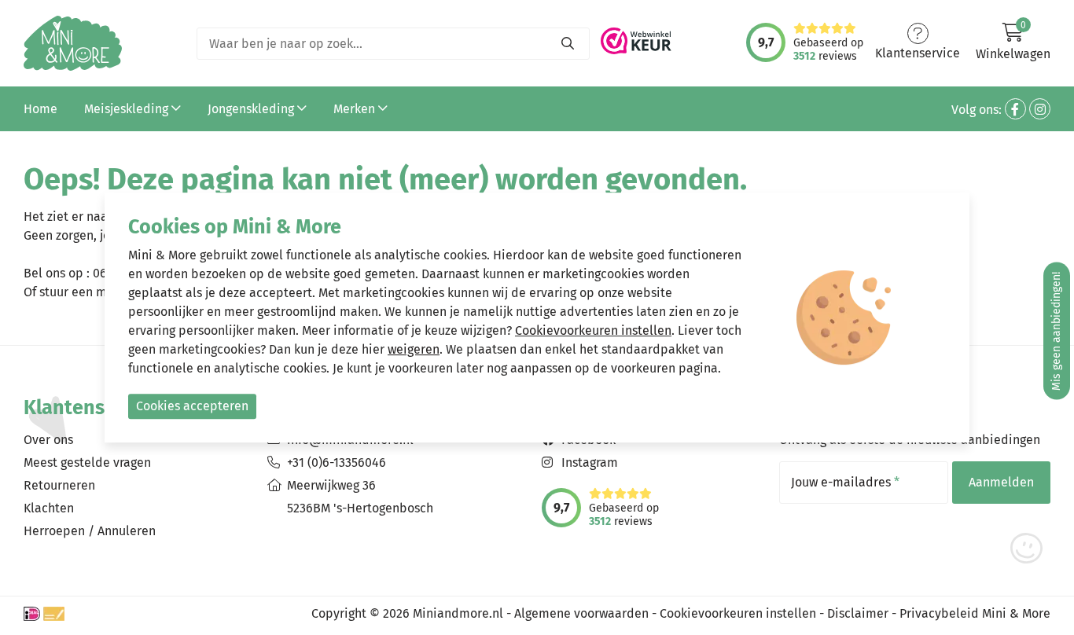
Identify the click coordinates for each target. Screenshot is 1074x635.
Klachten (49, 508)
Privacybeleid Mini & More (974, 613)
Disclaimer (857, 613)
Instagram (589, 462)
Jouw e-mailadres (845, 482)
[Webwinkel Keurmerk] (636, 36)
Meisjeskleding (127, 108)
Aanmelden (1001, 482)
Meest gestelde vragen (87, 462)
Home (40, 108)
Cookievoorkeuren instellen (738, 613)
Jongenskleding (252, 108)
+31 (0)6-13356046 (336, 462)
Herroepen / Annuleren (90, 530)
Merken (355, 108)
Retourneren (59, 485)
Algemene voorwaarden (581, 613)
